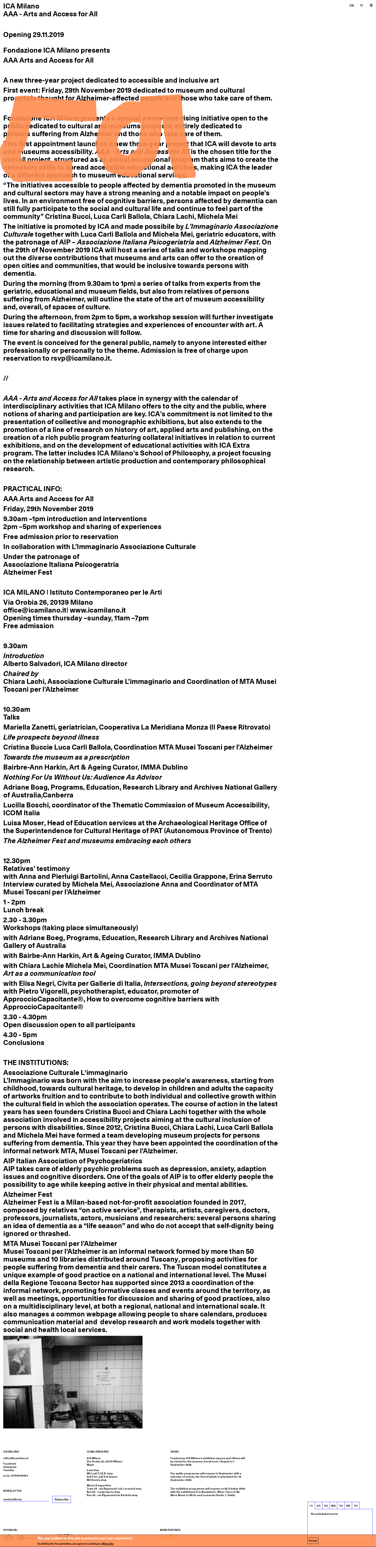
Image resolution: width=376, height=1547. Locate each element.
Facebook (9, 1463)
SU (326, 1506)
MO (333, 1506)
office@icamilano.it (16, 1458)
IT (361, 5)
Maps (90, 1465)
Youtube (8, 1470)
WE (348, 1506)
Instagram (10, 1467)
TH (356, 1506)
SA (319, 1506)
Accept (313, 1540)
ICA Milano (21, 6)
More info (108, 1543)
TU (341, 1506)
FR (311, 1506)
